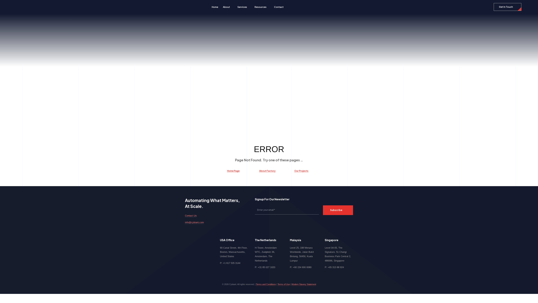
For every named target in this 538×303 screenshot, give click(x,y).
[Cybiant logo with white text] (21, 4)
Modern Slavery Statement (304, 284)
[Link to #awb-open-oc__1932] (525, 7)
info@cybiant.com (194, 222)
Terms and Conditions (266, 284)
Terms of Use (284, 284)
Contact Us (191, 215)
